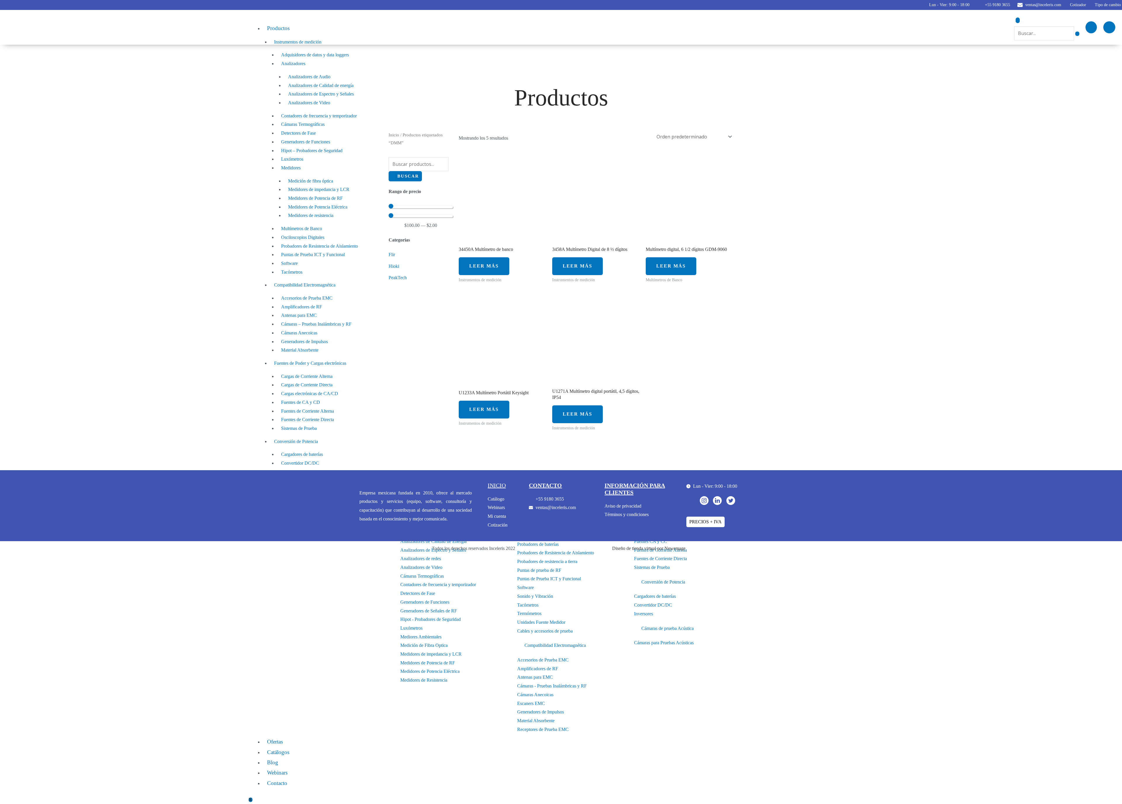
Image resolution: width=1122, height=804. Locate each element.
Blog (272, 762)
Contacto (277, 783)
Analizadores (293, 63)
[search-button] (1077, 34)
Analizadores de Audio (309, 76)
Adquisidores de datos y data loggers (315, 54)
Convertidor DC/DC (300, 463)
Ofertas (275, 742)
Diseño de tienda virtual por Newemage (648, 548)
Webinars (277, 773)
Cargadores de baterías (302, 454)
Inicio (394, 135)
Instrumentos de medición (297, 41)
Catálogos (278, 752)
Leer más (484, 265)
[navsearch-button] (1018, 20)
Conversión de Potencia (296, 441)
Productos (278, 28)
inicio (497, 485)
